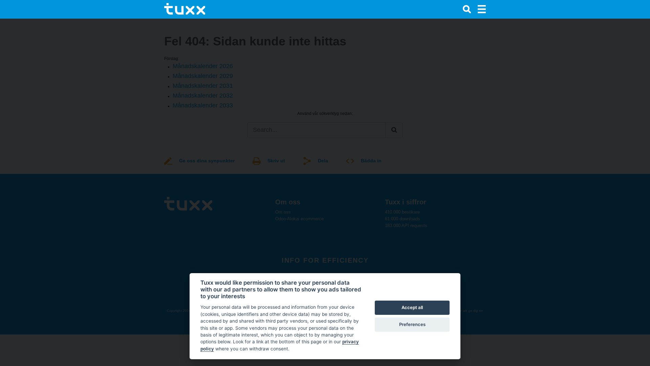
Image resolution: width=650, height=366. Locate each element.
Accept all (412, 307)
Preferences (412, 324)
